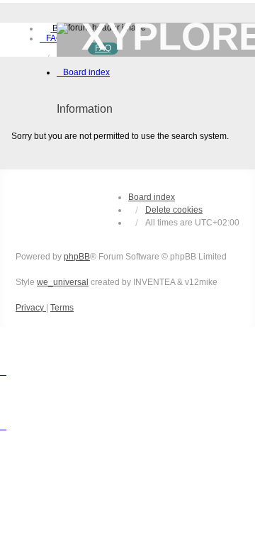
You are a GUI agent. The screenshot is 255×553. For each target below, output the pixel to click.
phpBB (77, 257)
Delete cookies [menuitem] (174, 210)
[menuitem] (51, 38)
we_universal (63, 282)
